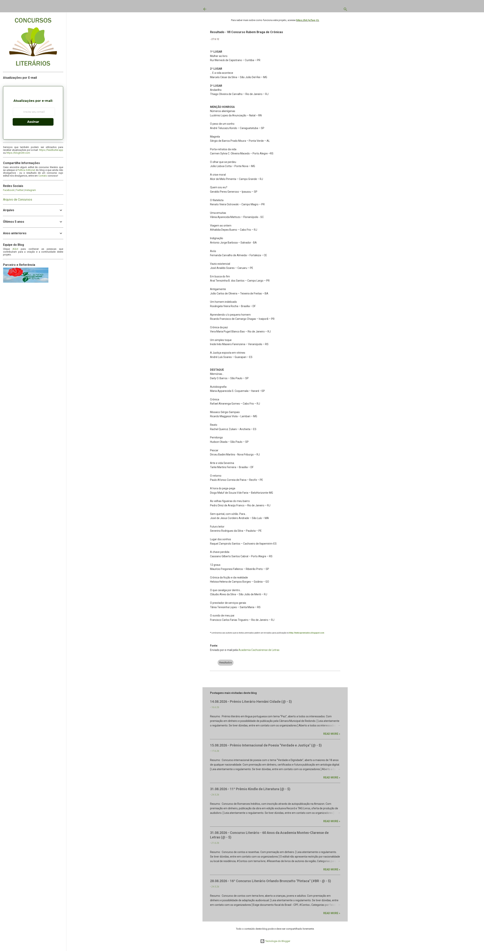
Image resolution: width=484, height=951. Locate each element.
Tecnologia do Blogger (277, 941)
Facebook (8, 190)
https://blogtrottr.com (18, 152)
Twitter (19, 190)
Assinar (33, 122)
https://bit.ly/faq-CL (307, 20)
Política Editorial (26, 170)
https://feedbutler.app (51, 150)
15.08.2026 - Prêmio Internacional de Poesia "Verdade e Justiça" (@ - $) (266, 745)
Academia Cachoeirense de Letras (258, 649)
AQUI (15, 248)
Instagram (30, 190)
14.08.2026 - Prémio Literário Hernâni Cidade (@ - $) (251, 702)
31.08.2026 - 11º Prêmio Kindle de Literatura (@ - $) (250, 789)
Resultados (225, 662)
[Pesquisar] (345, 10)
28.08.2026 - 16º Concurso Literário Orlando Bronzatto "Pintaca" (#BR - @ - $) (270, 881)
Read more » (331, 733)
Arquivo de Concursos (17, 199)
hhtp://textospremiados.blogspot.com (306, 633)
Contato (42, 175)
